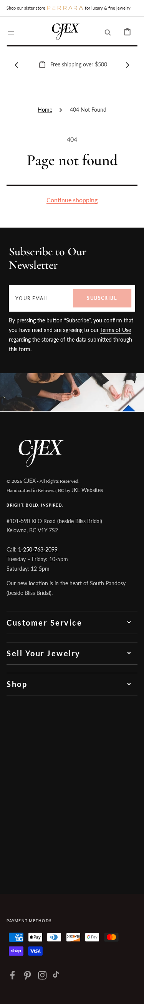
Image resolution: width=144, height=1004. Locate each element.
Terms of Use (115, 330)
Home (45, 109)
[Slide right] (127, 65)
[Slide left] (16, 65)
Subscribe (102, 298)
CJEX (29, 480)
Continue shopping (72, 199)
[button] (11, 31)
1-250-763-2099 (38, 549)
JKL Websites (87, 490)
